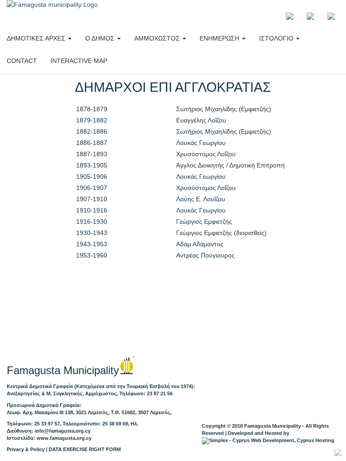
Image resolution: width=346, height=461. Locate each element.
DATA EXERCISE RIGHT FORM (85, 449)
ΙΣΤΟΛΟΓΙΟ (277, 38)
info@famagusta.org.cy (63, 431)
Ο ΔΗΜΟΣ (100, 38)
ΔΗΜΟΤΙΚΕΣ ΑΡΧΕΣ (37, 38)
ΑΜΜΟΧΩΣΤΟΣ (158, 38)
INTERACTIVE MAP (78, 60)
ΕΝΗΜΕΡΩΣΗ (220, 38)
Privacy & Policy (26, 449)
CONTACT (22, 60)
